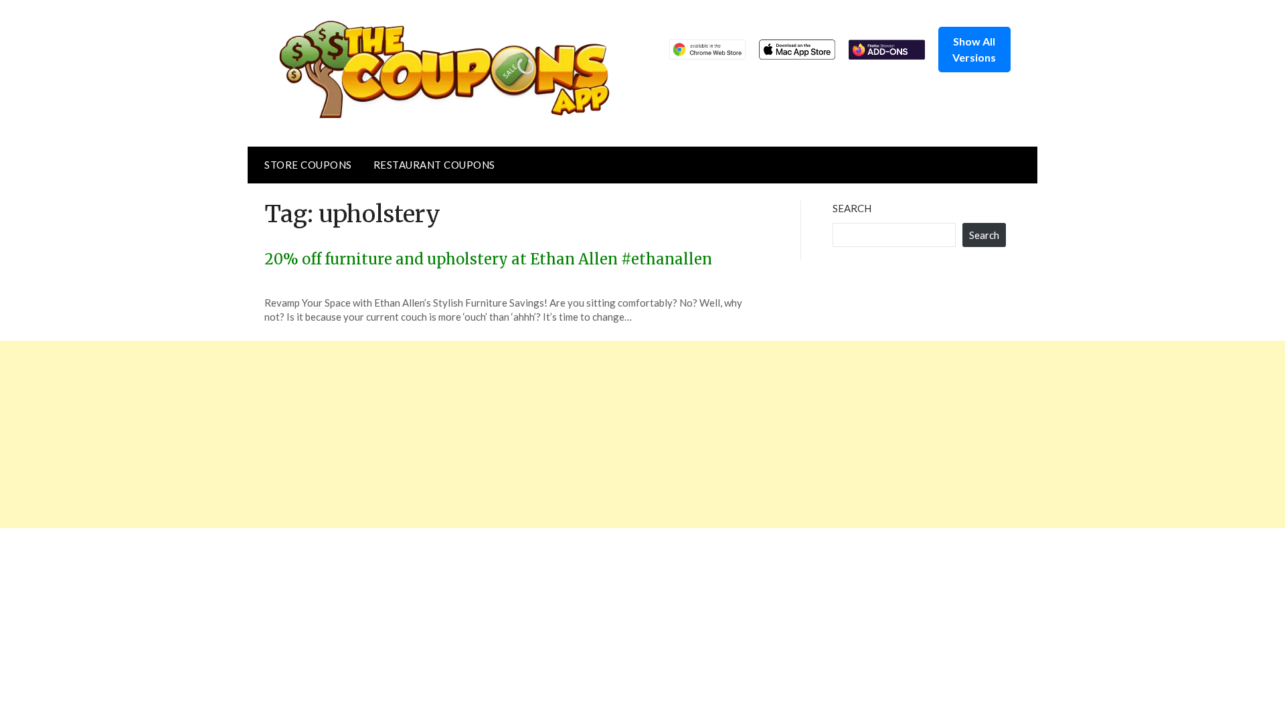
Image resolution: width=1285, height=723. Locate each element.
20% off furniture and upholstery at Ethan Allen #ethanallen (488, 259)
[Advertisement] (401, 434)
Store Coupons (308, 165)
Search (852, 208)
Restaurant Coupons (434, 165)
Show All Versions (974, 49)
